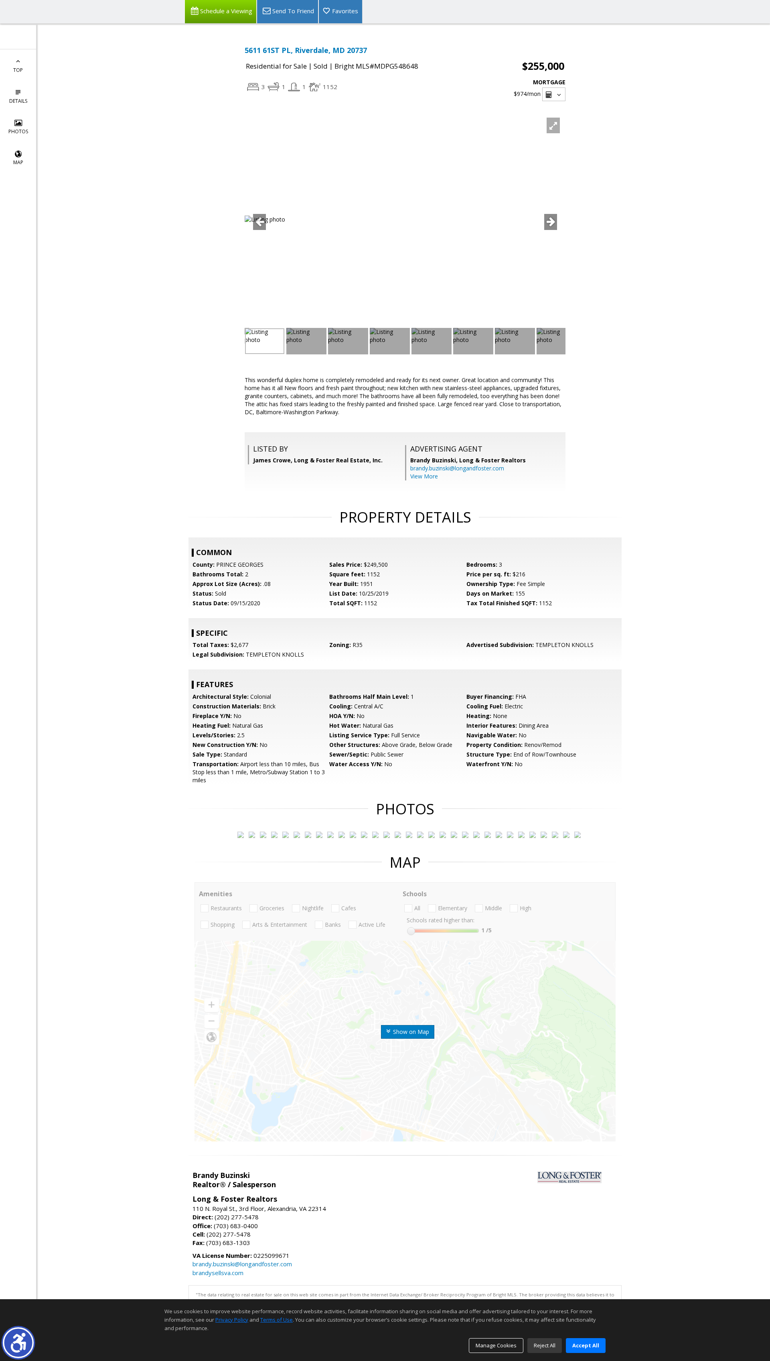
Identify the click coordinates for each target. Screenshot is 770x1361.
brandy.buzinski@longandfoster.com (457, 468)
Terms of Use (276, 1319)
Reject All (544, 1345)
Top (18, 70)
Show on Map (410, 1031)
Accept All (585, 1345)
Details (18, 101)
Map (18, 162)
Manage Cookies (496, 1345)
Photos (18, 131)
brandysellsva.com (217, 1273)
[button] (18, 1342)
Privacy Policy (231, 1319)
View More (424, 476)
